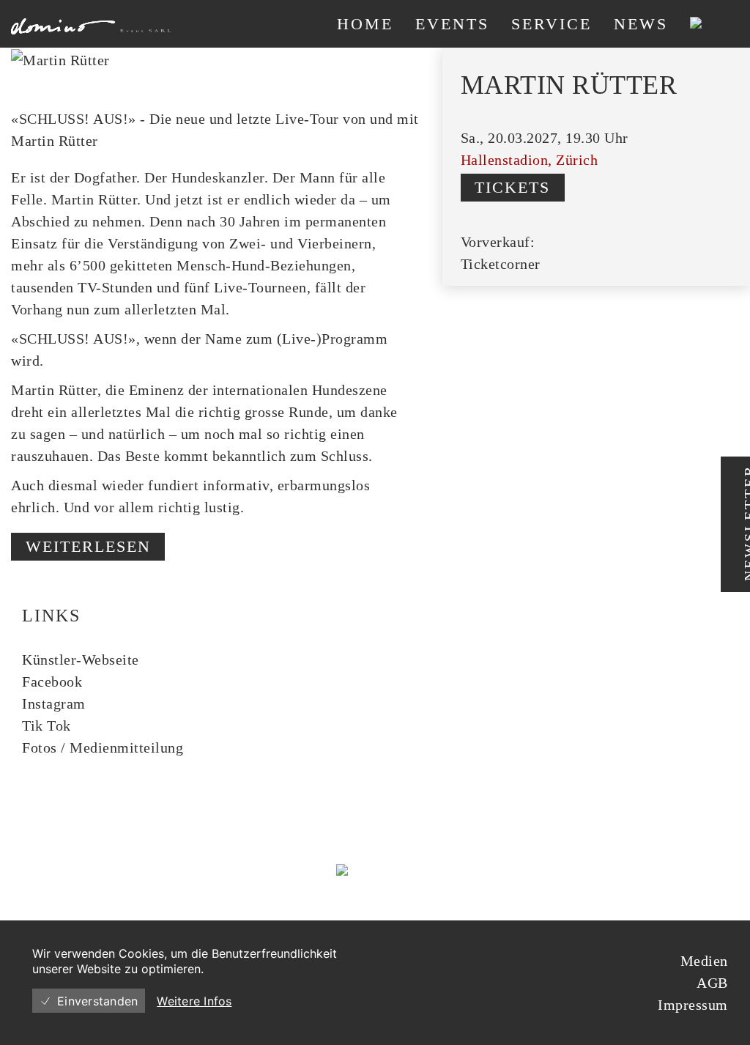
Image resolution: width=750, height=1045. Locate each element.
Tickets (512, 187)
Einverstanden (97, 1001)
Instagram (54, 703)
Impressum (693, 1005)
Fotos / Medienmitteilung (102, 747)
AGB (712, 983)
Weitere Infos (194, 1001)
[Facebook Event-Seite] (639, 137)
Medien (704, 961)
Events (452, 24)
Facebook (52, 681)
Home (365, 24)
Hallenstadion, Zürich (529, 160)
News (641, 24)
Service (551, 24)
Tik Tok (46, 725)
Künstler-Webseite (80, 659)
